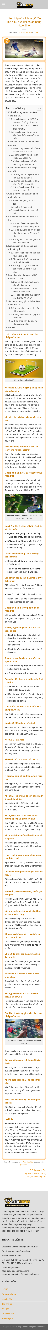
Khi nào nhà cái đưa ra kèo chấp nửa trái (25, 127)
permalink (23, 1165)
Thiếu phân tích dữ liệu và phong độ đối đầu (25, 322)
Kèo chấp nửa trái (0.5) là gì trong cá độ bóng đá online (25, 121)
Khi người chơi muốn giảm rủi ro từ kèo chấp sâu (26, 241)
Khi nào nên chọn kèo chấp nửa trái (23, 218)
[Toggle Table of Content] (38, 109)
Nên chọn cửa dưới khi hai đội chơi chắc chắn (25, 290)
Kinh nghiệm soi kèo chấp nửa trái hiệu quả (22, 248)
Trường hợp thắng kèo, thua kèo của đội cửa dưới (26, 182)
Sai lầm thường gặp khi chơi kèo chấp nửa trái (24, 303)
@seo (37, 32)
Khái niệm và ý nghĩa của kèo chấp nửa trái (22, 114)
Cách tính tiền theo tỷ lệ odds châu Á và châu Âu (26, 189)
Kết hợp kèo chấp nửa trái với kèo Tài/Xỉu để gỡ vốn (26, 296)
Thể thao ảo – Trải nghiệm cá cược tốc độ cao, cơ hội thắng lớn (35, 1173)
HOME (5, 1289)
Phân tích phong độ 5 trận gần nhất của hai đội (26, 254)
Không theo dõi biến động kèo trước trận (26, 316)
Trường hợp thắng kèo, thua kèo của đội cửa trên (26, 176)
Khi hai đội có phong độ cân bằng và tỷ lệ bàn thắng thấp (26, 225)
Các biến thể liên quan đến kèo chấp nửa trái (23, 195)
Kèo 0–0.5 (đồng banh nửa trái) (25, 202)
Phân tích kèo (28, 1162)
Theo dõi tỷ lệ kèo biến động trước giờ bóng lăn (26, 261)
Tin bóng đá (7, 1318)
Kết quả (5, 1309)
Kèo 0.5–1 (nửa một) (22, 207)
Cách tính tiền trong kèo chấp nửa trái (22, 169)
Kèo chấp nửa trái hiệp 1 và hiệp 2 (25, 212)
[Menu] (3, 4)
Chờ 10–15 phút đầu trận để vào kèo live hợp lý (26, 283)
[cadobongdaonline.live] (24, 4)
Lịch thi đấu (7, 1299)
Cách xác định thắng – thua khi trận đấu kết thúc (25, 156)
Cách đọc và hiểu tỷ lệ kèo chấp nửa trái (23, 143)
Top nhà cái (7, 1304)
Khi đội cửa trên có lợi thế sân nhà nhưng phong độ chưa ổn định (26, 233)
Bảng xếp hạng (9, 1294)
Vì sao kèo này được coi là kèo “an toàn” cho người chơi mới (26, 135)
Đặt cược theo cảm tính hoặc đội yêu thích (26, 309)
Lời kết (11, 327)
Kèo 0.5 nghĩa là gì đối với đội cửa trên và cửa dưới (26, 150)
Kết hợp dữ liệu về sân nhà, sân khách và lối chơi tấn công (25, 269)
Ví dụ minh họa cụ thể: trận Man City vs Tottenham (25, 163)
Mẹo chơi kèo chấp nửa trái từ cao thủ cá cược (22, 277)
